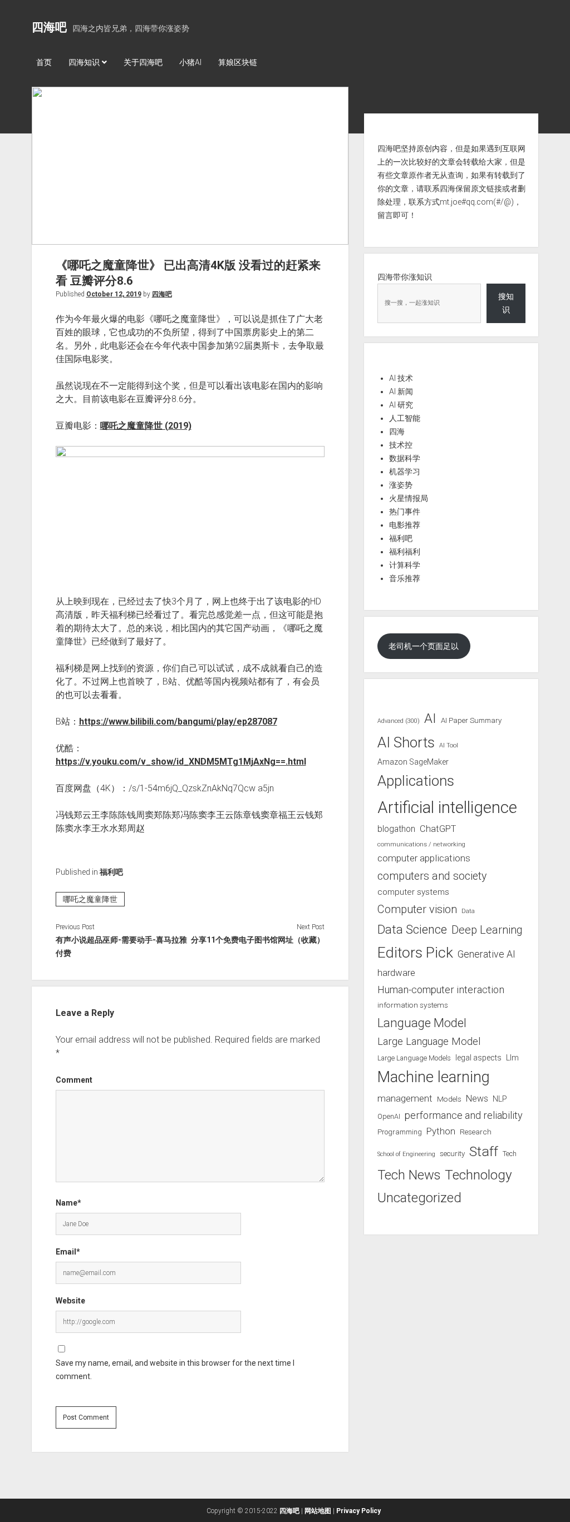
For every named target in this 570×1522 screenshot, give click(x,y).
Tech (510, 1153)
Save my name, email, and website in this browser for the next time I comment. (175, 1370)
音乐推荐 (404, 578)
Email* (68, 1251)
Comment (74, 1079)
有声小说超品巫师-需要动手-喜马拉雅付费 (121, 946)
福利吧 (111, 871)
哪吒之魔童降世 (90, 899)
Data (468, 911)
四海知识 (84, 62)
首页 (44, 62)
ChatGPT (438, 829)
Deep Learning (487, 929)
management (405, 1098)
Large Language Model (428, 1041)
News (477, 1098)
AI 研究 (401, 404)
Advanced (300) (398, 721)
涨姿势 (400, 484)
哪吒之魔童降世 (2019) (145, 425)
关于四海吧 (143, 62)
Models (449, 1098)
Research (476, 1131)
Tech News (408, 1175)
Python (440, 1131)
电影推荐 (404, 524)
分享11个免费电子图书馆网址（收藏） (258, 939)
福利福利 (404, 551)
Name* (68, 1202)
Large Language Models (414, 1058)
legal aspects (478, 1057)
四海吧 (49, 27)
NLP (500, 1098)
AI (430, 718)
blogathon (396, 829)
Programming (399, 1132)
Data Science (412, 929)
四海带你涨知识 (404, 276)
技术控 (400, 444)
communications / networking (421, 844)
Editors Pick (415, 952)
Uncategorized (419, 1198)
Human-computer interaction (440, 989)
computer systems (413, 892)
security (452, 1153)
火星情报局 (408, 498)
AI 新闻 (401, 391)
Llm (512, 1057)
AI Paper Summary (471, 720)
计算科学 (404, 565)
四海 (397, 431)
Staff (483, 1151)
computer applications (423, 858)
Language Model (421, 1022)
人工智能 (404, 418)
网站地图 (317, 1511)
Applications (415, 780)
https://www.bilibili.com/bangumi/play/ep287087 (178, 721)
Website (70, 1300)
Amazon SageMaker (413, 761)
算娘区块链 (237, 62)
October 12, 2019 (113, 294)
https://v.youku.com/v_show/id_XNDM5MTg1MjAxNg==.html (181, 761)
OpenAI (388, 1116)
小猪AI (190, 62)
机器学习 (404, 471)
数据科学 (404, 458)
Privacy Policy (358, 1511)
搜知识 (506, 303)
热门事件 (404, 511)
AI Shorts (406, 742)
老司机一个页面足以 (424, 646)
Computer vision (417, 909)
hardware (396, 972)
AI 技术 (401, 378)
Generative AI (486, 954)
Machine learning (433, 1077)
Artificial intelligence (447, 807)
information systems (412, 1004)
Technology (478, 1175)
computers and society (432, 876)
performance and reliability (464, 1115)
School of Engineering (406, 1154)
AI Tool (448, 745)
